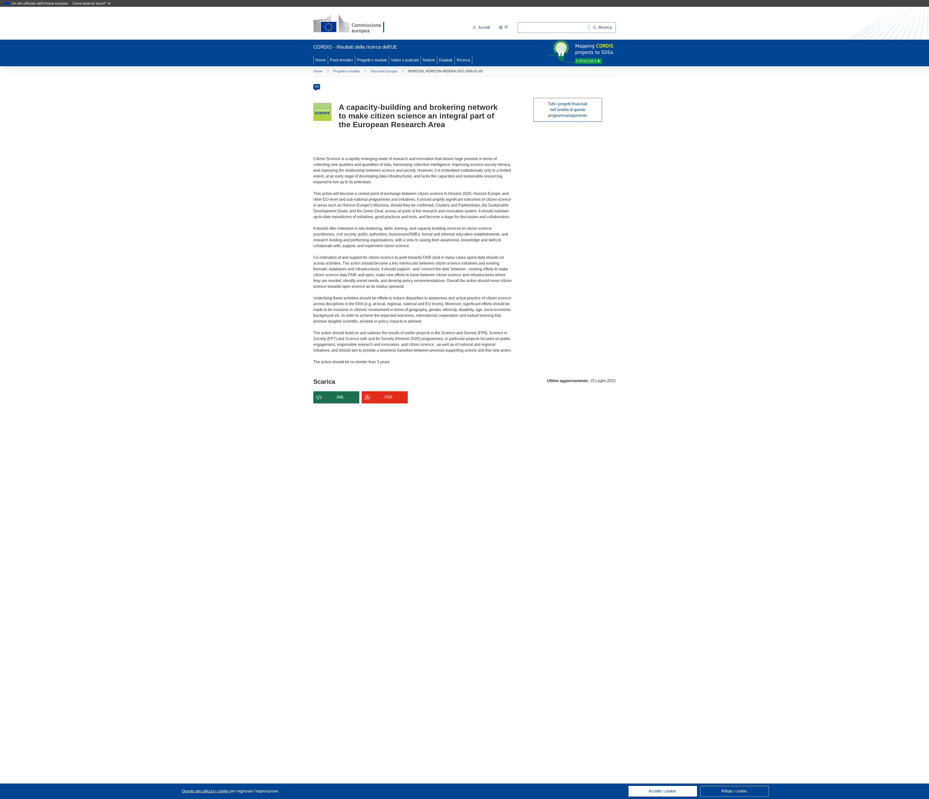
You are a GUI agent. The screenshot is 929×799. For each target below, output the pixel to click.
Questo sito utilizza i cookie (206, 791)
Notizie (429, 60)
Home (320, 60)
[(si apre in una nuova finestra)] (351, 24)
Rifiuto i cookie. (734, 791)
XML (340, 397)
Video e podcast (405, 60)
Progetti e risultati (372, 60)
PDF (389, 397)
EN (317, 86)
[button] (503, 27)
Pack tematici (341, 60)
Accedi (484, 27)
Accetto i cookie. (663, 791)
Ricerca (463, 60)
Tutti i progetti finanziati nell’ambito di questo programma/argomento (567, 110)
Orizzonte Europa (383, 71)
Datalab (446, 60)
